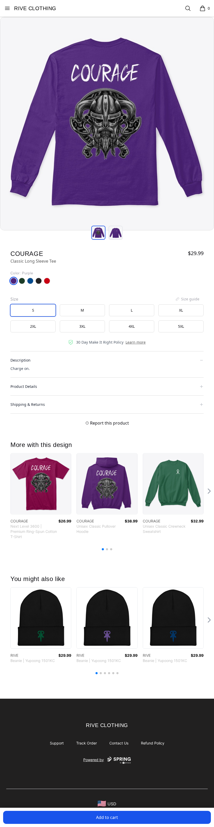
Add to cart (107, 817)
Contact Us (118, 743)
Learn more (136, 342)
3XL (82, 326)
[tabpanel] (107, 123)
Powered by (93, 759)
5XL (181, 326)
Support (57, 743)
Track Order (86, 743)
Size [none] (14, 299)
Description (20, 360)
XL (181, 310)
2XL (33, 326)
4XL (132, 326)
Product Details (23, 386)
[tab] (98, 232)
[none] (187, 299)
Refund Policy (152, 743)
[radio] (33, 310)
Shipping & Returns (27, 404)
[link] (41, 483)
